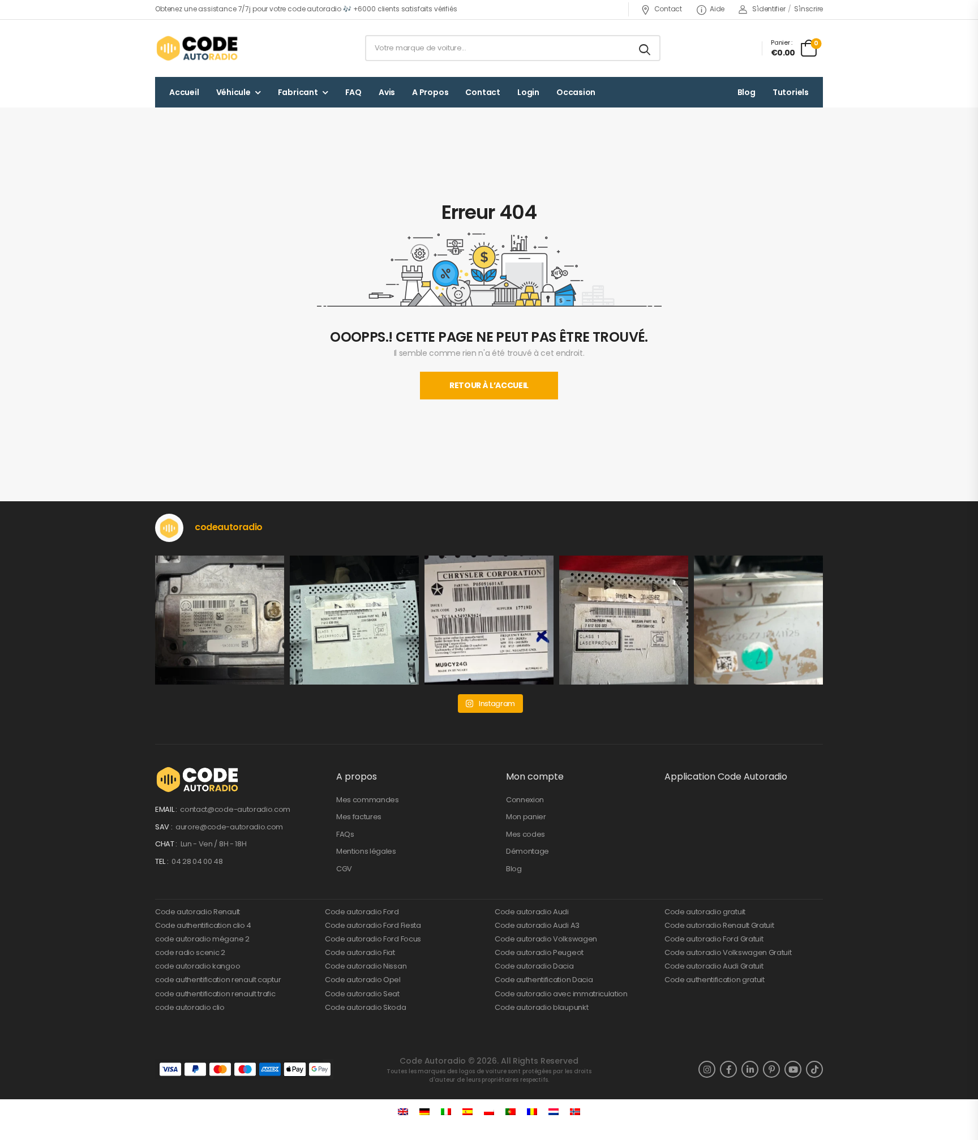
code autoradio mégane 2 (202, 938)
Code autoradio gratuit (704, 911)
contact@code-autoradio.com (235, 809)
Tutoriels (791, 92)
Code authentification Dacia (544, 979)
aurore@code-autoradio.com (229, 826)
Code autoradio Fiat (360, 952)
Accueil (184, 92)
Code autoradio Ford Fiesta (373, 925)
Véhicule (233, 92)
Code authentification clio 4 (203, 925)
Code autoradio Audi (532, 911)
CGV (344, 868)
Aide (717, 9)
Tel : (162, 861)
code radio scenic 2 (190, 952)
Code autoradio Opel (363, 979)
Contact (668, 9)
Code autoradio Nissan (365, 966)
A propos (430, 92)
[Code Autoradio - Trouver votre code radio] (198, 48)
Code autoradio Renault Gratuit (719, 925)
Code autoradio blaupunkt (541, 1007)
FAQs (345, 834)
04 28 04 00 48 (196, 861)
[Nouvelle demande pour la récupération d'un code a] (219, 620)
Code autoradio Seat (362, 993)
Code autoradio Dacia (534, 966)
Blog (746, 92)
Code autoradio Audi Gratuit (713, 966)
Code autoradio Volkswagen (546, 938)
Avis (387, 92)
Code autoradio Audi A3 (537, 925)
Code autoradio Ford (362, 911)
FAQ (353, 92)
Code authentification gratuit (714, 979)
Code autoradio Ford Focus (373, 938)
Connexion (525, 799)
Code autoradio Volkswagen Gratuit (727, 952)
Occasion (575, 92)
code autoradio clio (190, 1007)
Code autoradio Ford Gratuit (713, 938)
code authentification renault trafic (215, 993)
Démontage (527, 851)
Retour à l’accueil (489, 385)
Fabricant (298, 92)
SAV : (164, 826)
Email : (166, 809)
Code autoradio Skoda (365, 1007)
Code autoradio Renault (197, 911)
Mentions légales (366, 851)
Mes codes (525, 834)
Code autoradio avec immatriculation (561, 993)
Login (528, 92)
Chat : (167, 843)
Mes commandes (367, 799)
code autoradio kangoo (197, 966)
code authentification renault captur (218, 979)
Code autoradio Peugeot (539, 952)
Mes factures (358, 816)
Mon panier (526, 816)
